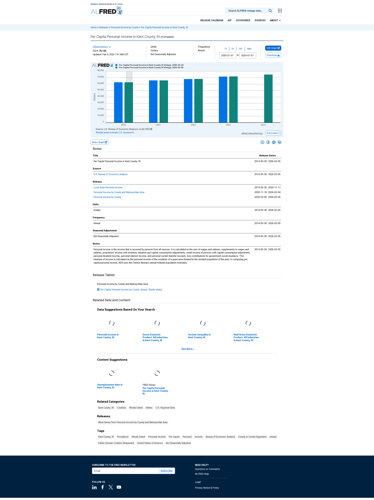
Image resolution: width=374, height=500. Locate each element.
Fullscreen (272, 133)
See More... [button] (188, 349)
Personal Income (157, 436)
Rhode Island (136, 407)
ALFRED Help (202, 474)
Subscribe (167, 470)
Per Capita (174, 436)
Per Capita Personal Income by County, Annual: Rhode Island (131, 289)
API (229, 20)
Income (198, 436)
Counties (121, 407)
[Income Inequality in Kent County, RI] (202, 323)
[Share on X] (262, 142)
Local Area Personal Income (108, 187)
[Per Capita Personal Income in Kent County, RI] (157, 373)
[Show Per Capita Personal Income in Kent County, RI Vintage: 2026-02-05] (151, 67)
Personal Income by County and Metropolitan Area (119, 192)
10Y (241, 48)
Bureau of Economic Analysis (220, 436)
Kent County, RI (106, 407)
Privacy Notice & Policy (207, 487)
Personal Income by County (125, 27)
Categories (243, 20)
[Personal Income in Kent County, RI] (111, 323)
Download (272, 55)
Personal (187, 436)
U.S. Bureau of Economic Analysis (111, 174)
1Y (225, 48)
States (149, 407)
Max (249, 48)
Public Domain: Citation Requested (116, 443)
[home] (107, 10)
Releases (104, 27)
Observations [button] (100, 47)
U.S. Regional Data (165, 407)
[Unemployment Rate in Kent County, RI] (111, 373)
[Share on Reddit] (274, 142)
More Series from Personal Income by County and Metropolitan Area (132, 422)
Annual (273, 436)
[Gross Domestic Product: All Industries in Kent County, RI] (157, 323)
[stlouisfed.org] (106, 3)
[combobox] (250, 10)
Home (94, 27)
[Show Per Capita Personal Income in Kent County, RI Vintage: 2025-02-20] (151, 65)
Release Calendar (211, 20)
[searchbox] (250, 11)
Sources (260, 20)
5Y (232, 48)
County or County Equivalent (252, 436)
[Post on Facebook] (268, 142)
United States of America (150, 443)
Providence (123, 436)
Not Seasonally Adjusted (178, 443)
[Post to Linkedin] (279, 142)
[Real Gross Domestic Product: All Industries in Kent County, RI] (248, 323)
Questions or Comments (207, 469)
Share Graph (98, 142)
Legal (198, 482)
